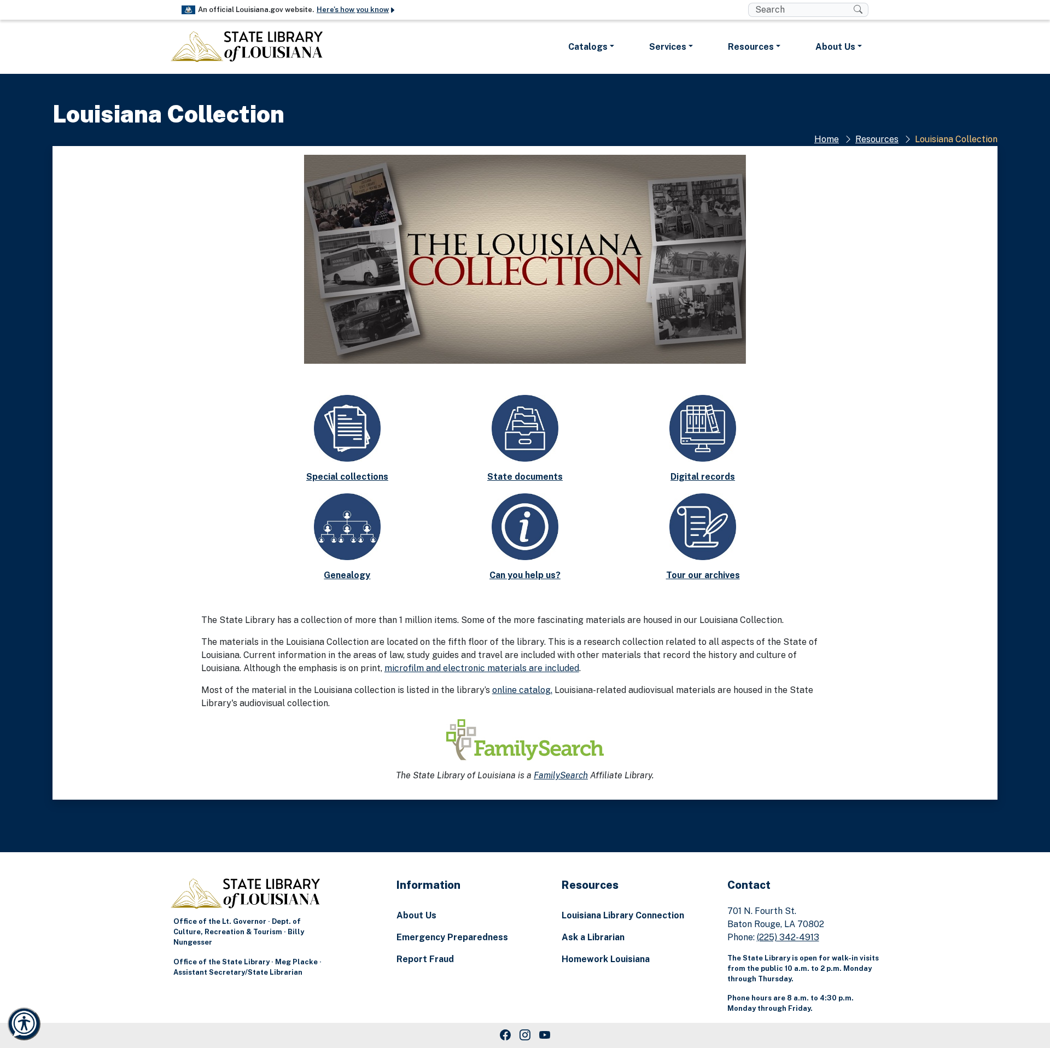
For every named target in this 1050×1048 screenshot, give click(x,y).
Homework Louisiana (606, 959)
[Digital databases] (702, 427)
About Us (416, 915)
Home (826, 139)
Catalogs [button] (588, 47)
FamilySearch (561, 775)
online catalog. (522, 690)
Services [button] (667, 47)
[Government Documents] (525, 427)
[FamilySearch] (525, 738)
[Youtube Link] (544, 1035)
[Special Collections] (347, 427)
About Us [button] (835, 47)
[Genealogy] (347, 526)
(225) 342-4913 (788, 937)
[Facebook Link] (505, 1035)
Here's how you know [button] (353, 9)
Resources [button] (751, 47)
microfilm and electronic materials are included (481, 668)
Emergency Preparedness (452, 937)
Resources (877, 139)
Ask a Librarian (593, 937)
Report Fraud (425, 959)
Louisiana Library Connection (623, 915)
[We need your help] (525, 526)
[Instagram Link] (525, 1035)
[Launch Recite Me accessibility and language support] (24, 1024)
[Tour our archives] (702, 526)
